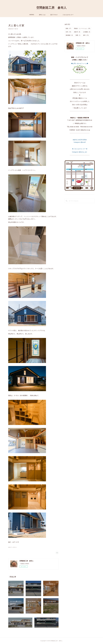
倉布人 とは (42, 14)
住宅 (68, 32)
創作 (86, 35)
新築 (68, 28)
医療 (78, 35)
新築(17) (10, 547)
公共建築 (86, 32)
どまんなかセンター (68, 14)
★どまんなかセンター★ (79, 149)
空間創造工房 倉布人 (51, 7)
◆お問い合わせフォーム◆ (79, 63)
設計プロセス (54, 14)
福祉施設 (69, 35)
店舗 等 (77, 32)
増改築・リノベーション (82, 28)
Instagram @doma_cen (79, 152)
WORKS (31, 14)
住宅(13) (14, 547)
